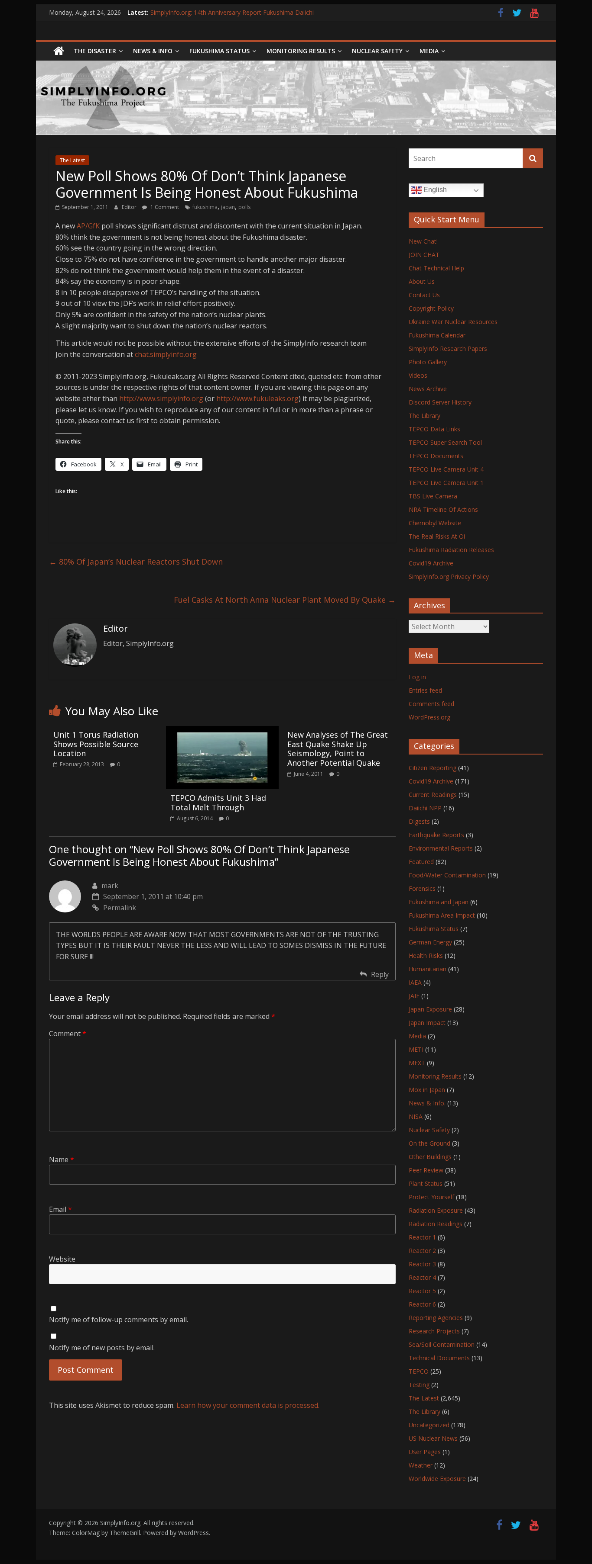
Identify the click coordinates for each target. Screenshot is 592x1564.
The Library (424, 415)
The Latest (72, 160)
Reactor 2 (422, 1250)
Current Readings (433, 794)
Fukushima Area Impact (442, 915)
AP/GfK (88, 226)
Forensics (422, 888)
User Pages (425, 1452)
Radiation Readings (435, 1224)
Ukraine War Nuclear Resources (453, 322)
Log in (417, 677)
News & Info (152, 51)
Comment (67, 1033)
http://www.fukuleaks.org (257, 398)
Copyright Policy (431, 308)
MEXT (417, 1063)
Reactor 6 (422, 1304)
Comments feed (431, 704)
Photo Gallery (428, 362)
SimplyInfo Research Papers (448, 348)
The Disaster (95, 51)
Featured (421, 861)
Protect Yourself (431, 1197)
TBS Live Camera (433, 496)
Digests (419, 821)
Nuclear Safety (377, 51)
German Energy (430, 942)
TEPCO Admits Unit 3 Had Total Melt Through (218, 803)
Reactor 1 (422, 1237)
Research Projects (434, 1331)
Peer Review (426, 1170)
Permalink (119, 907)
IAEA (415, 982)
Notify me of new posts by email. (102, 1347)
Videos (418, 375)
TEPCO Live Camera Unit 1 (446, 483)
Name (61, 1159)
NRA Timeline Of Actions (443, 509)
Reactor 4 (422, 1277)
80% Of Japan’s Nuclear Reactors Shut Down (136, 561)
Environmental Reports (441, 848)
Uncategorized (429, 1425)
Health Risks (426, 955)
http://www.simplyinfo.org (161, 398)
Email (60, 1209)
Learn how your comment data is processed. (247, 1405)
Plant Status (425, 1183)
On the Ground (429, 1143)
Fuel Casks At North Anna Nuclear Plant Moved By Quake (285, 599)
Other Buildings (430, 1157)
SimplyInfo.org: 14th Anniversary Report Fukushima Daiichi (232, 12)
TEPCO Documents (436, 456)
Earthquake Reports (436, 835)
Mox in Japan (427, 1089)
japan (228, 207)
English (434, 189)
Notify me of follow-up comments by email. (118, 1319)
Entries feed (425, 690)
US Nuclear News (433, 1438)
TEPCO (419, 1371)
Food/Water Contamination (447, 875)
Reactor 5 (422, 1291)
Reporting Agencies (436, 1318)
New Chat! (423, 241)
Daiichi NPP (425, 808)
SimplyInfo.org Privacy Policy (449, 576)
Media (417, 1036)
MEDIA (429, 51)
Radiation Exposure (436, 1210)
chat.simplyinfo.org (166, 354)
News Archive (428, 389)
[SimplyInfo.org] (58, 51)
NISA (416, 1116)
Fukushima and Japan (438, 902)
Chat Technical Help (436, 268)
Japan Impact (427, 1022)
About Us (422, 281)
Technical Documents (439, 1358)
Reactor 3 (422, 1264)
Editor (130, 207)
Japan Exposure (430, 1009)
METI (416, 1049)
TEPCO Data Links (434, 429)
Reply (380, 974)
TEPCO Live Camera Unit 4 (446, 469)
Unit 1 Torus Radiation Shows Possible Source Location (95, 743)
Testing (419, 1385)
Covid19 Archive (431, 563)
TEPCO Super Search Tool (445, 442)
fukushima (205, 207)
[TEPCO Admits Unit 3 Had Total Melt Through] (222, 731)
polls (244, 207)
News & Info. (427, 1103)
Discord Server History (440, 402)
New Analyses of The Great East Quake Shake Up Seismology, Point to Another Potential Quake (337, 748)
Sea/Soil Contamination (442, 1344)
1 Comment (164, 207)
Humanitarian (427, 969)
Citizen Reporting (432, 768)
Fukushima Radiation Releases (451, 550)
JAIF (414, 996)
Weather (421, 1465)
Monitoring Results (301, 51)
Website (62, 1259)
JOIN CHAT (424, 254)
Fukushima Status (219, 51)
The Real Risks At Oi (437, 536)
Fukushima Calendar (437, 335)
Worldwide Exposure (437, 1478)
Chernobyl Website (435, 523)
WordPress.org (429, 717)
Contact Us (424, 295)
